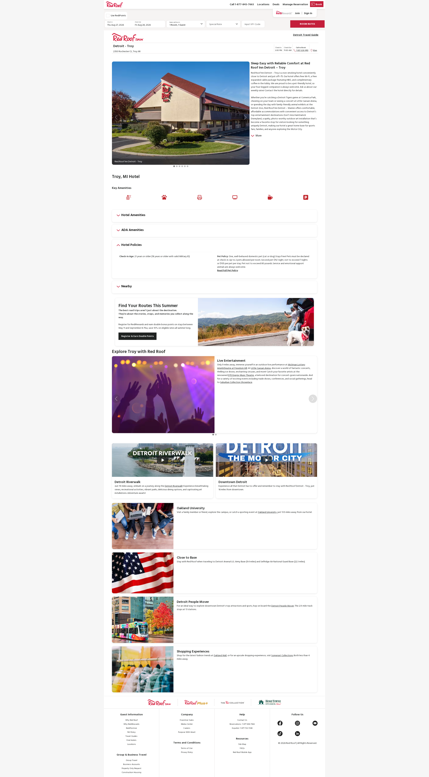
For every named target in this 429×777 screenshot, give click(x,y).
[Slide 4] (182, 166)
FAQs (242, 748)
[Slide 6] (187, 166)
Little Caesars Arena (261, 368)
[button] (116, 117)
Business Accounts (131, 764)
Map (315, 50)
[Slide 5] (185, 166)
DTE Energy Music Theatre (241, 375)
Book (319, 4)
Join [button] (297, 13)
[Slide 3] (179, 166)
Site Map (242, 744)
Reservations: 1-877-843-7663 (242, 724)
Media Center (187, 724)
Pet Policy (131, 732)
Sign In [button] (308, 13)
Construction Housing (131, 772)
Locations (263, 4)
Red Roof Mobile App (242, 752)
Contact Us (242, 720)
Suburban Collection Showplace (236, 382)
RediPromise (131, 728)
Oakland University (267, 512)
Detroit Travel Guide (305, 35)
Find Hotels (131, 740)
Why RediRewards (131, 724)
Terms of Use (187, 748)
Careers (186, 728)
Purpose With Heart (186, 732)
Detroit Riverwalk (173, 486)
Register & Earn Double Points (137, 336)
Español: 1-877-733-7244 (242, 728)
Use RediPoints (118, 15)
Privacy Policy (187, 752)
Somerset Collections (282, 656)
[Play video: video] (162, 460)
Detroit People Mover (282, 606)
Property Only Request (131, 768)
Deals (276, 4)
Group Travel (131, 760)
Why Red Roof (131, 720)
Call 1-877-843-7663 (242, 4)
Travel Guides (131, 736)
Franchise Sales (187, 720)
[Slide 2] (177, 166)
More (259, 136)
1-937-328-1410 (302, 50)
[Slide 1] (174, 166)
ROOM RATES (307, 24)
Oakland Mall (220, 656)
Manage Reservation (295, 4)
